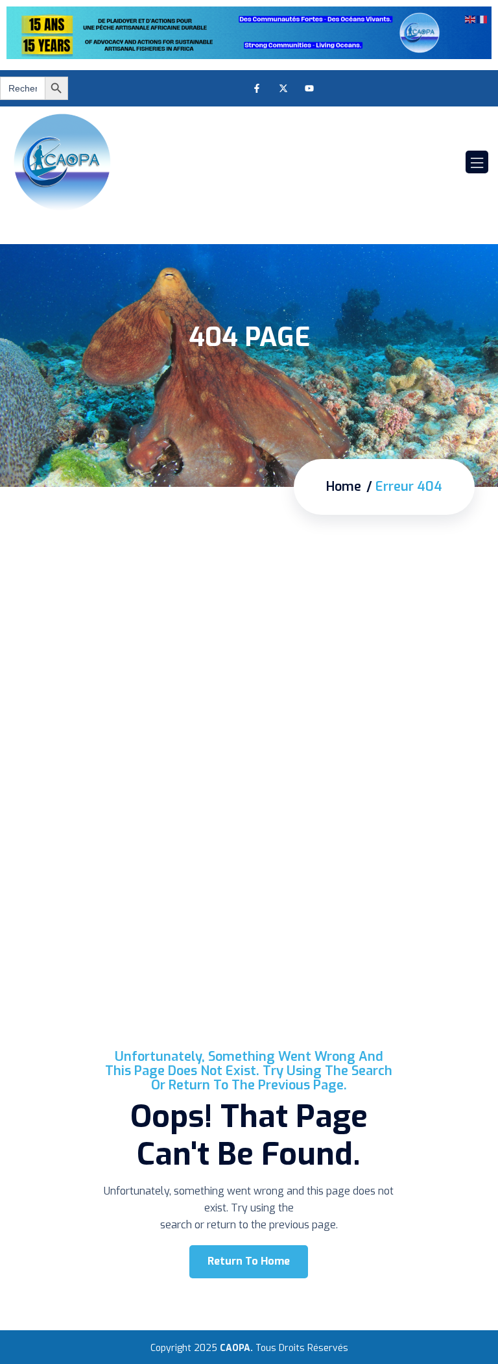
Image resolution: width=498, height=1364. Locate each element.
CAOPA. (236, 1348)
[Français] (482, 18)
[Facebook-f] (256, 88)
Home (343, 486)
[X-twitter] (283, 88)
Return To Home (249, 1261)
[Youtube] (310, 88)
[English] (471, 18)
